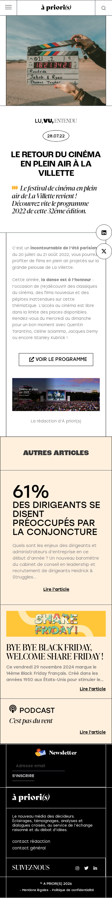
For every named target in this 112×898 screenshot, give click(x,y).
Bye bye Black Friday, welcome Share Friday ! (54, 651)
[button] (8, 8)
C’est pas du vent (31, 720)
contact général (29, 848)
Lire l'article (56, 589)
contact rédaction (31, 841)
